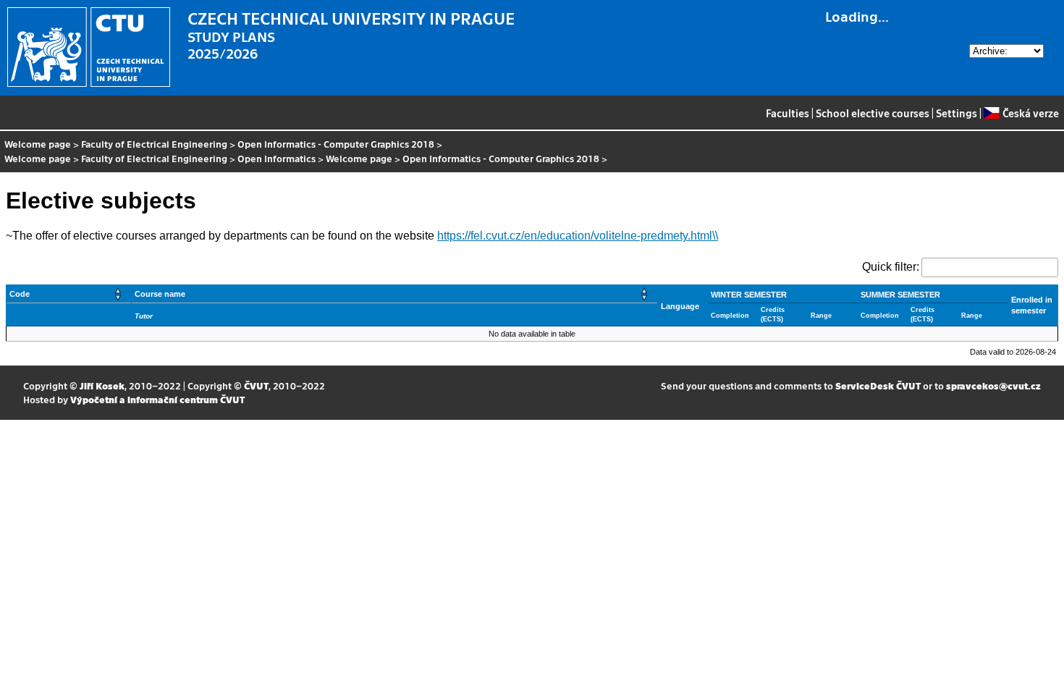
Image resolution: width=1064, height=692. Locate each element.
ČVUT (256, 385)
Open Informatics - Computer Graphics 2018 (335, 143)
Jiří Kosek (102, 385)
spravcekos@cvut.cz (993, 385)
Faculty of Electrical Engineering (154, 143)
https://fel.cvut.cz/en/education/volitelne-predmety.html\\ (577, 235)
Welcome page (37, 143)
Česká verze (1030, 112)
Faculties (787, 112)
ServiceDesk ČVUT (878, 385)
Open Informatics (276, 158)
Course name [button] (160, 294)
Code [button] (19, 294)
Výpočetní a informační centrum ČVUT (157, 399)
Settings (956, 112)
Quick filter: (890, 267)
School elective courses (872, 112)
